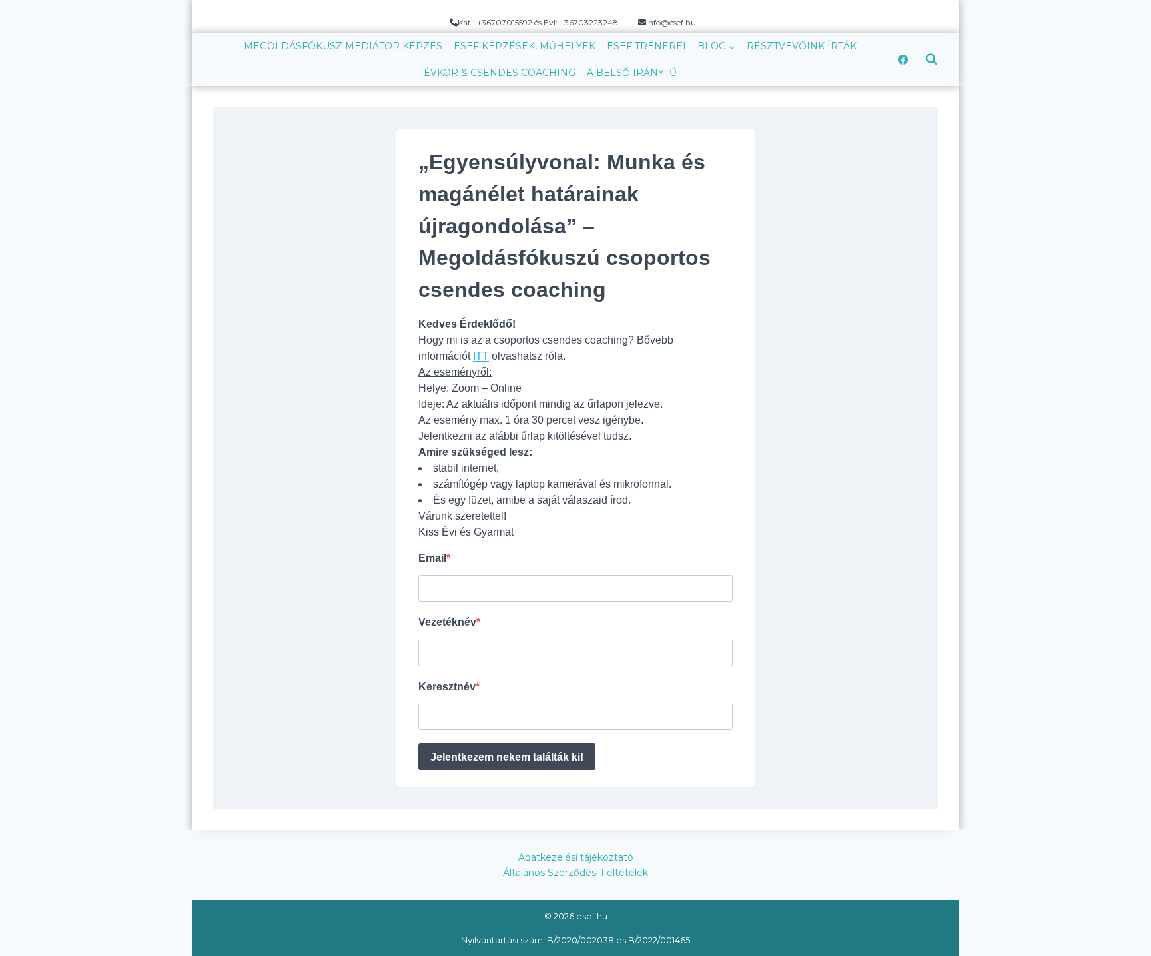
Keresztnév (447, 686)
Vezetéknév (447, 622)
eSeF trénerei (646, 46)
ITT (481, 356)
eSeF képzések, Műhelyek (524, 46)
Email (432, 558)
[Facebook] (903, 59)
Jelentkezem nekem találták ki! (506, 757)
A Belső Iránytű (632, 73)
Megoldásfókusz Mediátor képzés (343, 46)
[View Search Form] (931, 59)
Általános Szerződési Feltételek (575, 873)
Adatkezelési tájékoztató (575, 857)
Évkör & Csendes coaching (500, 73)
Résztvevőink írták (802, 46)
